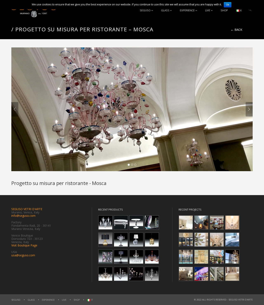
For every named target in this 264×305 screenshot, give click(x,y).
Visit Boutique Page (24, 245)
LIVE (207, 10)
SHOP (224, 10)
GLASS (165, 10)
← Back (236, 29)
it (240, 10)
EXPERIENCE (187, 10)
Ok (227, 4)
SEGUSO (145, 10)
